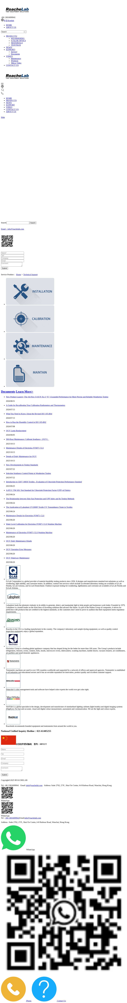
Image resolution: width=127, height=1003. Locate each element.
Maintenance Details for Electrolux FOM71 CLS (25, 516)
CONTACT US (12, 65)
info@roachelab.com (34, 785)
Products (14, 61)
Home (18, 275)
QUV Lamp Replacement (16, 431)
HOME (9, 25)
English (11, 21)
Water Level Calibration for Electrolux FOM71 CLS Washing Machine (34, 524)
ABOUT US (11, 27)
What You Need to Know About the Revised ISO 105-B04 (29, 414)
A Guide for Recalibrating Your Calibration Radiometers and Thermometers (35, 405)
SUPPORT (10, 50)
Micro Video (16, 63)
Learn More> (24, 391)
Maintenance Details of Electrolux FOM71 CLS (25, 448)
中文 (6, 21)
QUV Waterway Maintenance (17, 558)
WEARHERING (18, 38)
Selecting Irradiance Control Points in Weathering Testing (28, 473)
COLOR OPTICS (18, 41)
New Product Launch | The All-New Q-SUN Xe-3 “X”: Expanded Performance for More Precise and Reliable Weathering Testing (57, 397)
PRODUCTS (11, 36)
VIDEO (9, 56)
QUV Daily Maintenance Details (19, 541)
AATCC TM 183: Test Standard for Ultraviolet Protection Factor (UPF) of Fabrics (38, 490)
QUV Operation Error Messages (18, 549)
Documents (15, 54)
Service (14, 52)
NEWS (9, 47)
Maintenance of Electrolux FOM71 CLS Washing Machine (29, 532)
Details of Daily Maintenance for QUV (21, 456)
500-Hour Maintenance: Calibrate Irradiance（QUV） (27, 439)
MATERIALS (17, 43)
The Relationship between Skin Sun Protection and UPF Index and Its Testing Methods (40, 499)
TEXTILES (16, 45)
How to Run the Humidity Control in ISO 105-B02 (26, 422)
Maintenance (16, 58)
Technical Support (30, 275)
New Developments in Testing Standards (22, 465)
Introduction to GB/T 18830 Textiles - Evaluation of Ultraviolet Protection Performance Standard (44, 482)
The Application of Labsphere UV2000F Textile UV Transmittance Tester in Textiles (39, 507)
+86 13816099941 (12, 818)
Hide (3, 117)
